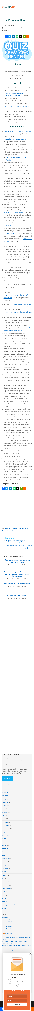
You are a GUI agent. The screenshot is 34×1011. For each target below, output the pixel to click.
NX (2, 878)
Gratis (10, 528)
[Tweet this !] (9, 36)
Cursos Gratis (5, 825)
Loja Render (5, 917)
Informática (5, 862)
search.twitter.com (10, 226)
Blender (4, 809)
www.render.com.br (11, 244)
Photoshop (5, 882)
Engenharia (5, 848)
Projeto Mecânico (6, 888)
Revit (3, 895)
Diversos (7, 30)
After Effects (5, 795)
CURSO (6, 528)
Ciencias (4, 819)
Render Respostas (6, 928)
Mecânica (4, 872)
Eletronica (4, 845)
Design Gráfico (6, 835)
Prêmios (4, 530)
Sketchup (4, 898)
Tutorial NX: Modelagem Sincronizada (12, 950)
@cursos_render (9, 233)
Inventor (17, 69)
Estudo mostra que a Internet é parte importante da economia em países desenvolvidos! (17, 574)
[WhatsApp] (17, 36)
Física (3, 852)
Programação (5, 885)
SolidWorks (5, 901)
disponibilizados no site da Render (15, 290)
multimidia (21, 528)
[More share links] (27, 36)
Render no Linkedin (7, 922)
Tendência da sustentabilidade (17, 596)
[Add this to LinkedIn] (13, 36)
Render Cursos (9, 26)
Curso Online (9, 69)
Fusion (3, 855)
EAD (3, 842)
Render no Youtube (7, 926)
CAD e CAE (4, 812)
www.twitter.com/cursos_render (15, 139)
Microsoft (4, 875)
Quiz (8, 530)
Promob (4, 891)
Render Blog (9, 933)
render (11, 530)
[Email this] (20, 36)
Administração (6, 792)
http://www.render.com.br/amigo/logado (18, 312)
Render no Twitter (6, 924)
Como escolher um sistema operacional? (17, 584)
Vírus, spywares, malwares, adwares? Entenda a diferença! (17, 561)
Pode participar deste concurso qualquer (18, 131)
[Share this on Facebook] (6, 36)
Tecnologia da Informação (9, 905)
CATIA (3, 815)
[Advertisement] (17, 508)
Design (3, 832)
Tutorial (4, 908)
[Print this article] (24, 36)
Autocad (4, 805)
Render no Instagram (7, 920)
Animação (4, 799)
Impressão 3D (5, 858)
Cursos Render (6, 829)
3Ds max (4, 789)
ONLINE (26, 528)
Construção (5, 822)
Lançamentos (5, 868)
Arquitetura (5, 802)
